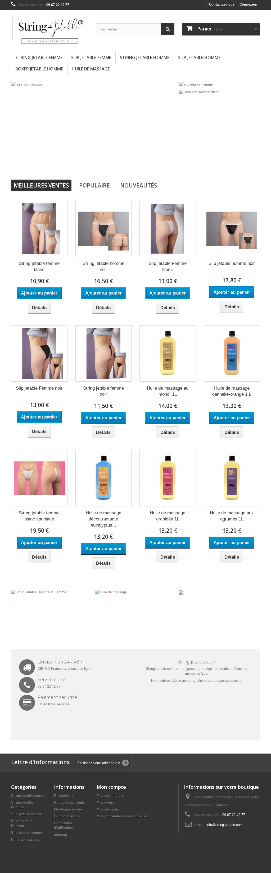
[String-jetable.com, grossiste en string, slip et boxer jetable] (50, 29)
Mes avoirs (105, 802)
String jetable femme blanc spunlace (39, 516)
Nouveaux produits (69, 802)
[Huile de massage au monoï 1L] (167, 353)
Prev (154, 166)
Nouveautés (138, 185)
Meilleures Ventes (41, 185)
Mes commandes (110, 796)
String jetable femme (38, 57)
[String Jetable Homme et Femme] (38, 592)
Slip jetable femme (91, 57)
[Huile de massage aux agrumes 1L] (232, 478)
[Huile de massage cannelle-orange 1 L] (232, 353)
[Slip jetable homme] (196, 84)
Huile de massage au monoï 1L (167, 391)
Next (167, 166)
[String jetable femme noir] (103, 353)
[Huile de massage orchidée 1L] (167, 478)
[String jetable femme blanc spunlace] (39, 478)
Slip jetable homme (199, 57)
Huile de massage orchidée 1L (167, 516)
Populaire (94, 185)
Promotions (63, 796)
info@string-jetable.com (224, 825)
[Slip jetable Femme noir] (39, 353)
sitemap (60, 835)
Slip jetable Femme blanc (168, 266)
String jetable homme (144, 57)
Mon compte (111, 787)
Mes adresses (108, 809)
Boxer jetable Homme (39, 69)
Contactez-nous (221, 4)
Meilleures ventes (68, 809)
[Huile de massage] (111, 592)
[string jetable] (143, 129)
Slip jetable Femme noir (39, 388)
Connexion (248, 4)
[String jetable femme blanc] (39, 229)
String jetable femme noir (103, 391)
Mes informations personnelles (122, 816)
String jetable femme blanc (39, 266)
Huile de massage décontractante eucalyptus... (103, 519)
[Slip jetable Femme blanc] (167, 229)
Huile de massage (91, 69)
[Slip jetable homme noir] (232, 229)
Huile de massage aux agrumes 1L (232, 516)
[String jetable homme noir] (103, 229)
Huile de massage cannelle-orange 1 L (231, 391)
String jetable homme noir (103, 266)
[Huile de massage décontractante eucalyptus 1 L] (103, 478)
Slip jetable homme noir (232, 263)
